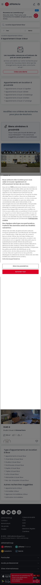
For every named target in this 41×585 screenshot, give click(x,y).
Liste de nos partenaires (11, 259)
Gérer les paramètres (20, 266)
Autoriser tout (20, 272)
